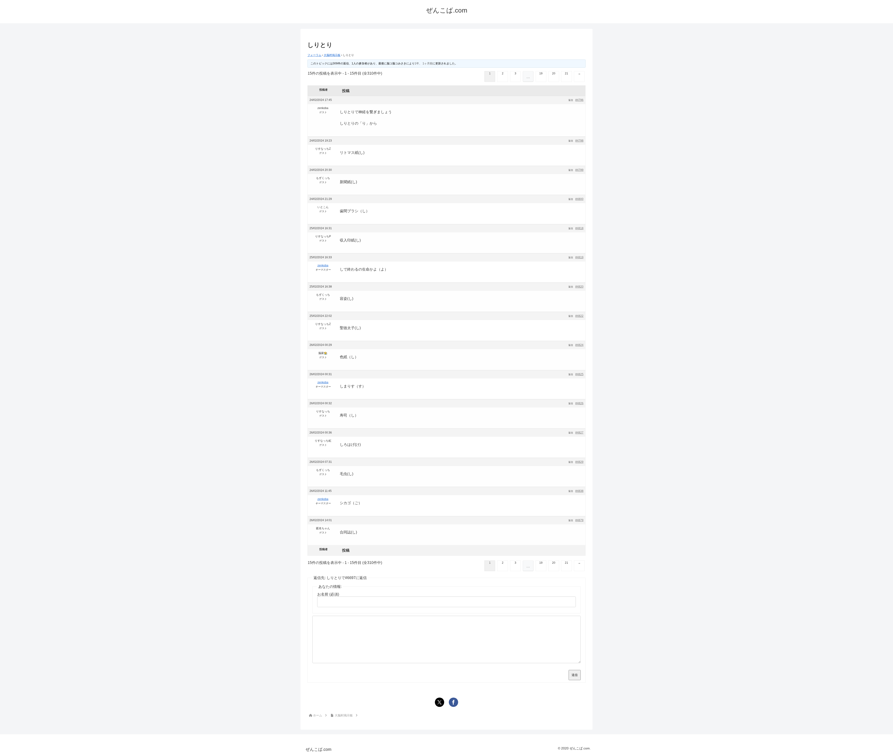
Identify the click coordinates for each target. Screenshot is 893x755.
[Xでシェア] (439, 702)
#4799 (579, 170)
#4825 (579, 374)
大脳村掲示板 (332, 55)
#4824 (579, 345)
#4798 (579, 140)
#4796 (579, 100)
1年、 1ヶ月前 (424, 63)
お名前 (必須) (328, 594)
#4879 (579, 520)
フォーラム (314, 55)
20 (553, 73)
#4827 (579, 432)
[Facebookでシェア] (453, 702)
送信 (575, 675)
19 (541, 73)
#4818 (579, 228)
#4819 (579, 257)
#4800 (579, 199)
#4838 (579, 491)
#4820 (579, 286)
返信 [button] (570, 100)
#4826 (579, 403)
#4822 (579, 316)
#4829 (579, 462)
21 (566, 73)
